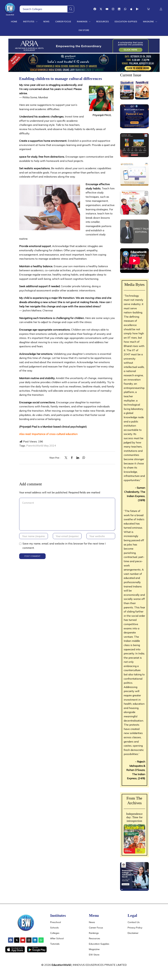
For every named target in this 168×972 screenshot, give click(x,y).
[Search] (70, 9)
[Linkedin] (119, 9)
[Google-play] (137, 9)
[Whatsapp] (125, 9)
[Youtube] (107, 9)
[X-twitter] (101, 9)
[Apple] (131, 9)
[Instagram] (113, 9)
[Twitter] (67, 458)
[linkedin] (78, 458)
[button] (148, 9)
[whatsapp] (83, 458)
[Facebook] (94, 9)
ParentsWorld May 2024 (41, 445)
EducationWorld (61, 964)
